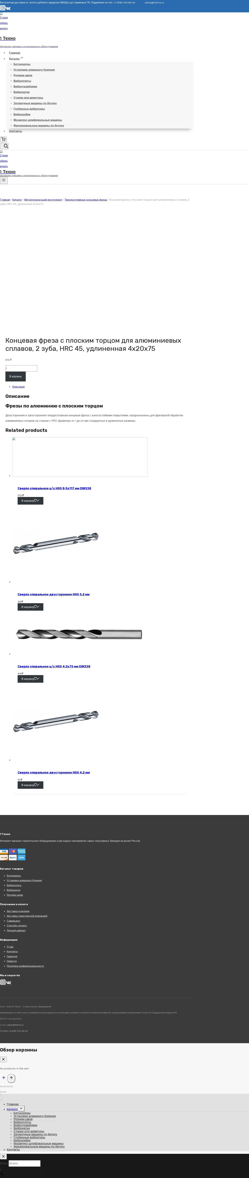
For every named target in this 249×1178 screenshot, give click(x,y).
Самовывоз (13, 920)
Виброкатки (22, 92)
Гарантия (12, 956)
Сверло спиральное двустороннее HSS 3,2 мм (54, 594)
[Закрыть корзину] (3, 1059)
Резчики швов (23, 75)
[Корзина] (3, 139)
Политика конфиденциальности (25, 966)
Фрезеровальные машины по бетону (39, 125)
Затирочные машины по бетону (35, 103)
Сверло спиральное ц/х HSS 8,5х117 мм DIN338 (54, 488)
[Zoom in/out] (11, 1086)
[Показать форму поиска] (4, 146)
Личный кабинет (16, 930)
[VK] (8, 9)
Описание (18, 386)
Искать (4, 1163)
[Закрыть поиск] (3, 1156)
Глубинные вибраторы (29, 108)
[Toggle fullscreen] (8, 1086)
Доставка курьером (18, 911)
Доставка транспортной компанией (27, 916)
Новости (12, 961)
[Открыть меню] (4, 180)
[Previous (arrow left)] (1, 1091)
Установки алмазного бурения (34, 69)
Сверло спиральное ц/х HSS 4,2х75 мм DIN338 (54, 666)
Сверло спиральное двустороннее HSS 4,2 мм (54, 772)
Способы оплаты (17, 925)
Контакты (15, 131)
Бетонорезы (22, 64)
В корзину (15, 376)
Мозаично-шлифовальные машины (38, 120)
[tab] (100, 387)
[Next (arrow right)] (4, 1091)
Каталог (12, 1109)
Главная (14, 52)
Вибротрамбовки (25, 86)
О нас (10, 946)
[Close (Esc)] (1, 1086)
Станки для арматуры (28, 97)
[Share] (4, 1086)
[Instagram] (2, 9)
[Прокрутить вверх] (3, 1079)
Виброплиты (22, 81)
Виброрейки (22, 114)
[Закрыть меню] (1, 1097)
